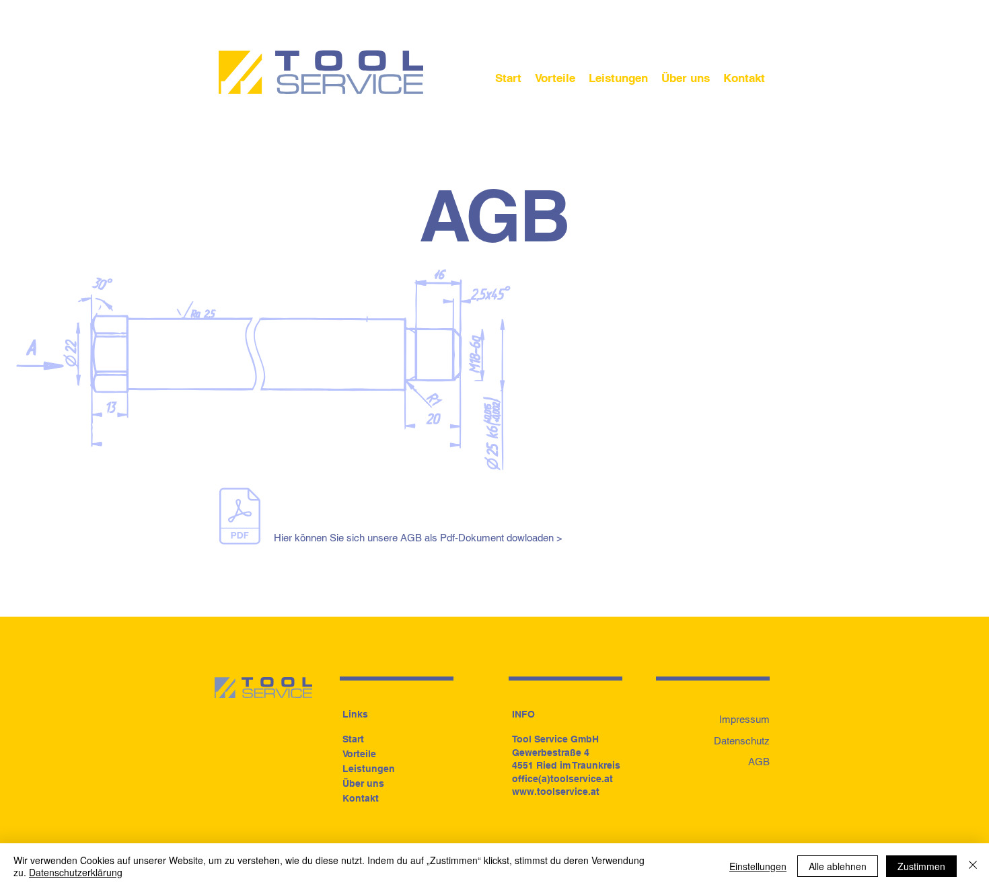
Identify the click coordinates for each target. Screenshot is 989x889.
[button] (744, 78)
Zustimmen (921, 866)
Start (353, 739)
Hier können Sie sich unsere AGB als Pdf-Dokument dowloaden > (418, 537)
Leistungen (368, 768)
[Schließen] (973, 866)
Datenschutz (742, 740)
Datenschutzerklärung (75, 872)
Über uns (363, 783)
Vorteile (359, 753)
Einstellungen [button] (757, 866)
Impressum (744, 719)
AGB (759, 761)
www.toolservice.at (555, 791)
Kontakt (360, 798)
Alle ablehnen (838, 866)
